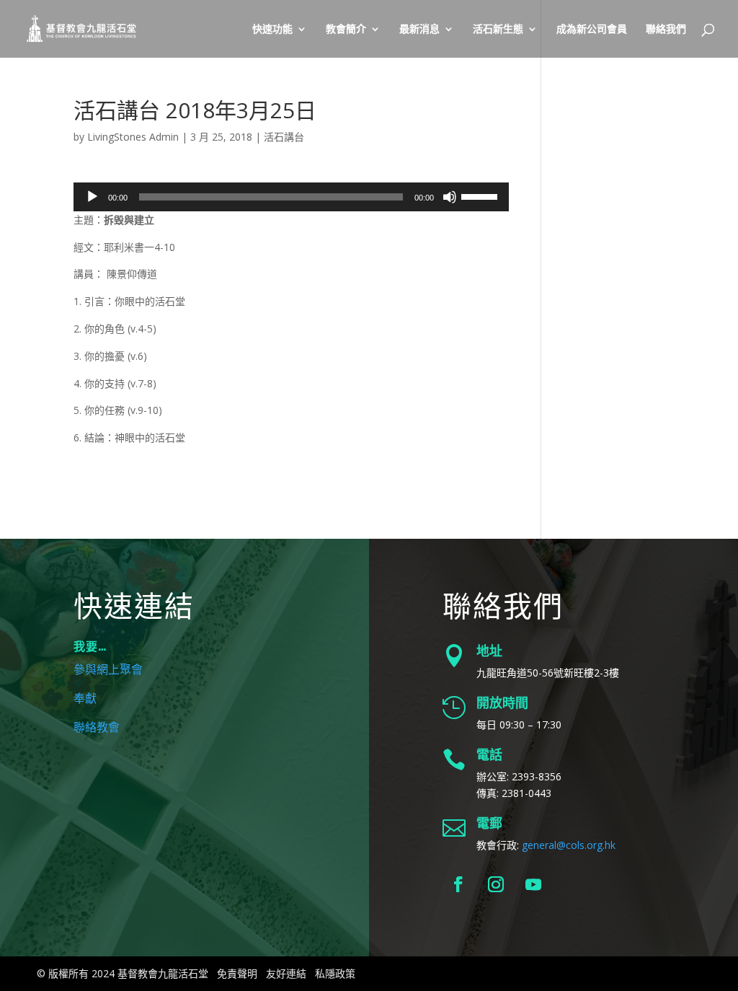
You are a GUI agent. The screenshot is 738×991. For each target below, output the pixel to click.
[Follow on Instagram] (496, 884)
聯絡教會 (97, 728)
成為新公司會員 (591, 29)
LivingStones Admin (133, 137)
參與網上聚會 (108, 670)
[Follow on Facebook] (458, 884)
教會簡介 (346, 29)
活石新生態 (498, 29)
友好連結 (286, 973)
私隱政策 (335, 973)
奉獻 (85, 699)
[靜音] (450, 197)
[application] (291, 196)
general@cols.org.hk (568, 845)
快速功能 (272, 29)
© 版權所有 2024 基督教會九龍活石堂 (122, 973)
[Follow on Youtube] (533, 884)
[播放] (92, 197)
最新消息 (419, 29)
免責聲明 (237, 973)
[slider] (481, 195)
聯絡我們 (666, 29)
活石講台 (284, 137)
